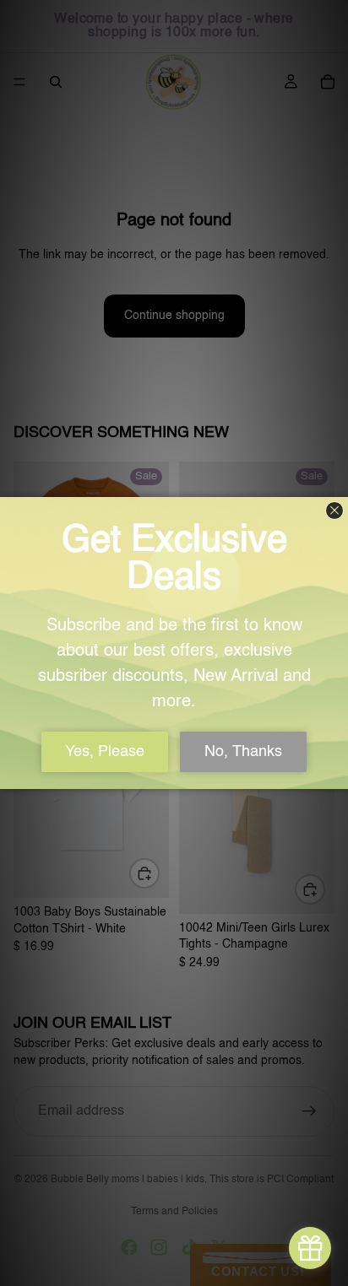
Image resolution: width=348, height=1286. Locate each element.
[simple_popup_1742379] (310, 1248)
